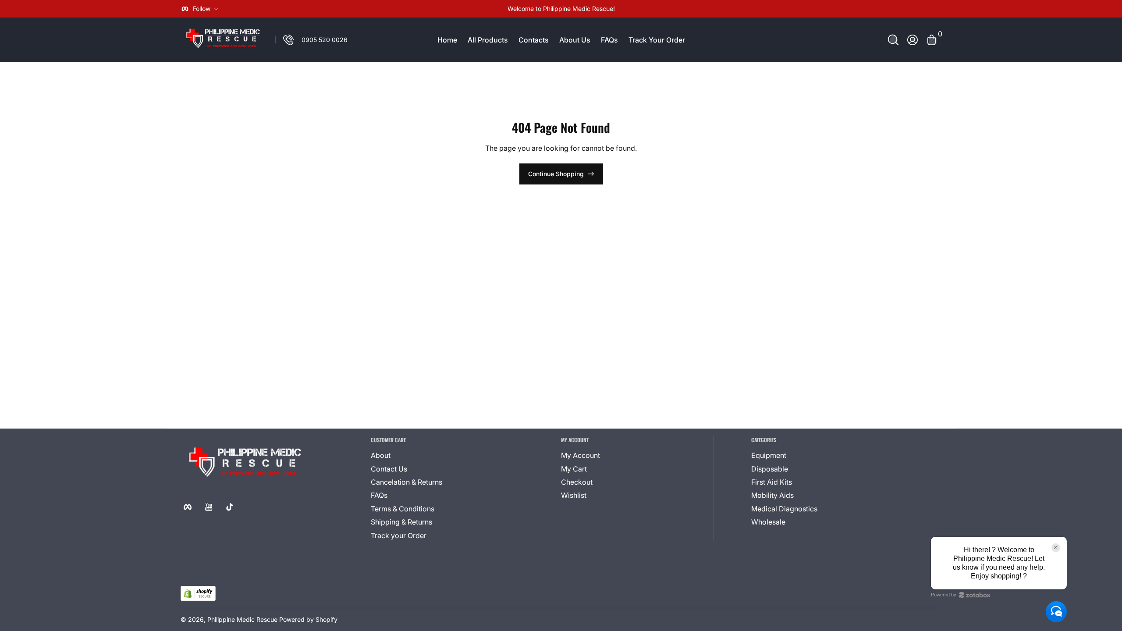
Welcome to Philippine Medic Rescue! (561, 8)
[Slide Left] (428, 9)
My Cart (574, 468)
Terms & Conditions (402, 508)
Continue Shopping (556, 173)
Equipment (768, 455)
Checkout (577, 482)
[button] (893, 40)
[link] (311, 40)
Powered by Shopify (308, 619)
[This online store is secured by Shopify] (198, 593)
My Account (580, 455)
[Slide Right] (694, 9)
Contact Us (389, 468)
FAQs (609, 39)
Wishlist (573, 495)
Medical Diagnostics (784, 508)
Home (447, 39)
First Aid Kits (771, 482)
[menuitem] (424, 455)
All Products (488, 39)
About (381, 455)
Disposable (769, 468)
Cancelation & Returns (406, 482)
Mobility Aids (772, 495)
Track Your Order (656, 39)
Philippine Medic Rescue (242, 619)
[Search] (893, 40)
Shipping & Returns (401, 522)
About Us (574, 39)
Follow (201, 8)
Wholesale (768, 522)
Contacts (533, 39)
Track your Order (398, 535)
